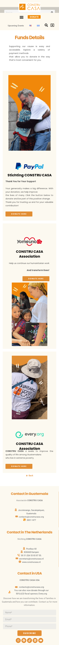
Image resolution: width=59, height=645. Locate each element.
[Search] (52, 12)
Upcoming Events (16, 25)
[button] (21, 17)
